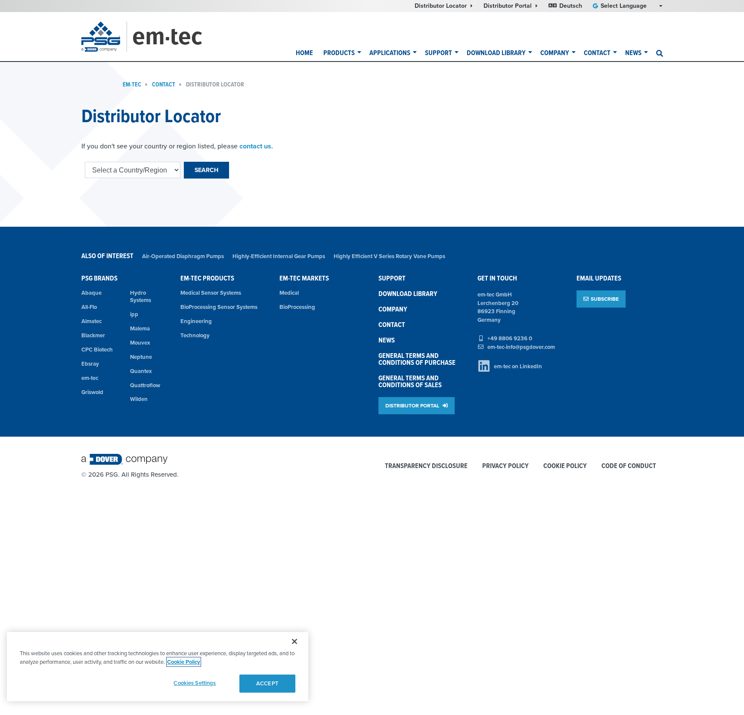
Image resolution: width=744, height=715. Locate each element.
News (633, 53)
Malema (140, 328)
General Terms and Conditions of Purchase (417, 359)
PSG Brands (99, 278)
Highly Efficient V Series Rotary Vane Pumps (389, 256)
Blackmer (93, 335)
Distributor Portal (508, 5)
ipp (134, 314)
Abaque (91, 293)
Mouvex (140, 343)
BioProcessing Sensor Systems (218, 307)
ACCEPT (267, 683)
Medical (289, 293)
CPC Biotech (97, 349)
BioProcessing (297, 307)
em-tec (132, 84)
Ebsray (90, 364)
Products (339, 53)
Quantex (141, 371)
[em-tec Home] (178, 37)
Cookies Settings (195, 683)
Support (438, 53)
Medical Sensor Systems (210, 293)
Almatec (91, 321)
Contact (597, 53)
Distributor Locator (441, 5)
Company (554, 53)
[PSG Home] (104, 37)
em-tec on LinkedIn (518, 366)
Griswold (92, 392)
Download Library (496, 53)
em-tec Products (207, 278)
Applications (389, 53)
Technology (195, 335)
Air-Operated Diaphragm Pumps (183, 256)
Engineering (196, 321)
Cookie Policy (565, 466)
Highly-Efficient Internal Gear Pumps (278, 256)
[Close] (294, 641)
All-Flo (89, 307)
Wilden (139, 399)
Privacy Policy (505, 466)
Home (304, 53)
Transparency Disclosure (426, 466)
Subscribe (605, 298)
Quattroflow (145, 385)
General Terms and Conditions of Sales (410, 381)
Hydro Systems (140, 296)
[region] (157, 666)
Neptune (141, 357)
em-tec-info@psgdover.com (521, 347)
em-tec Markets (304, 278)
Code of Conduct (628, 466)
